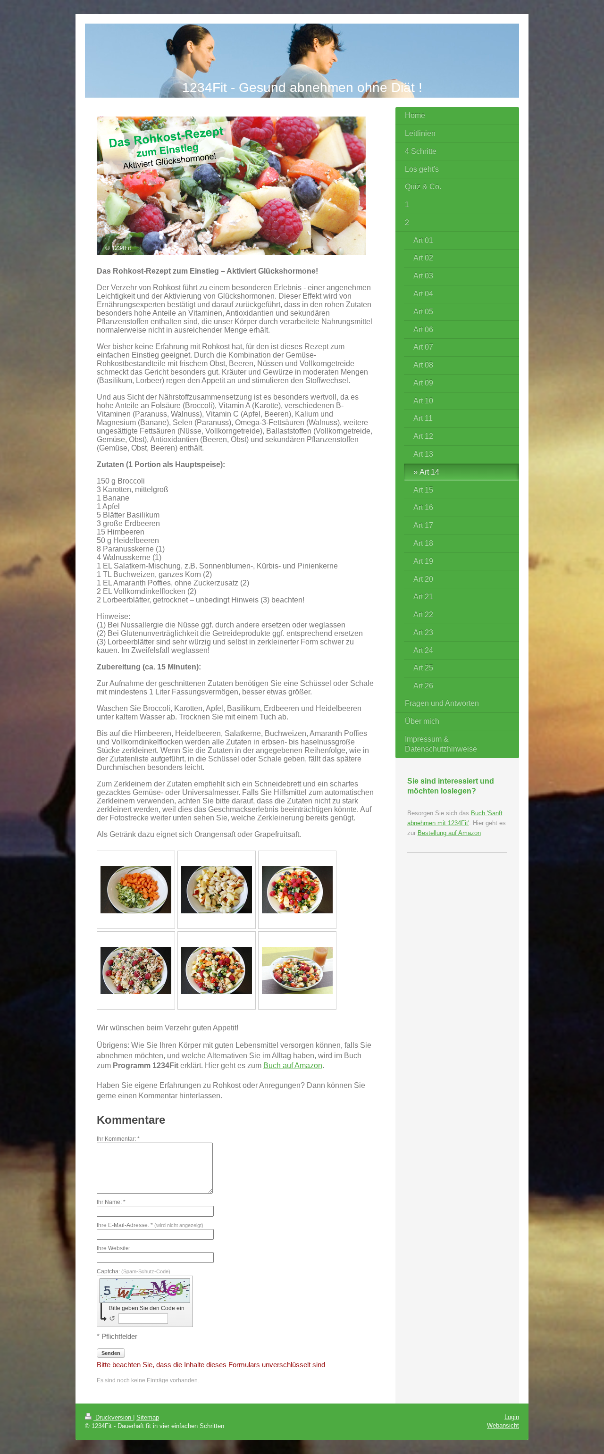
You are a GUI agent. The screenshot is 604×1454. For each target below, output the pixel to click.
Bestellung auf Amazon (449, 832)
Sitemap (147, 1417)
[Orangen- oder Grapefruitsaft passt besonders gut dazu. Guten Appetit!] (297, 970)
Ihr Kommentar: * (118, 1139)
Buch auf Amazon (292, 1065)
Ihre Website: (113, 1248)
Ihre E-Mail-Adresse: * (150, 1225)
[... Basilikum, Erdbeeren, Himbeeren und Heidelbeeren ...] (297, 889)
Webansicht (503, 1425)
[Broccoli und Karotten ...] (136, 889)
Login (511, 1417)
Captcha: (133, 1271)
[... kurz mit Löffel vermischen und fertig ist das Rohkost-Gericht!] (216, 970)
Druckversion (113, 1417)
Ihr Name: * (111, 1202)
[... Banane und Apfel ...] (216, 889)
